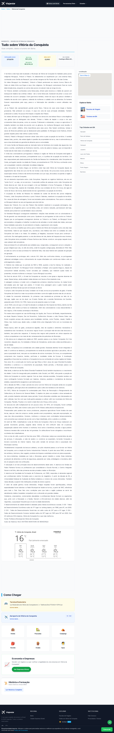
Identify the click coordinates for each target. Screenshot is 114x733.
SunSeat (65, 722)
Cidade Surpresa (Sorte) (37, 718)
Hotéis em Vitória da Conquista (68, 718)
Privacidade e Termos (94, 718)
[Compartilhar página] (110, 722)
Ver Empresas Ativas (21, 669)
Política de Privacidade (21, 730)
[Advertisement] (57, 24)
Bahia (8, 9)
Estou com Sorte (53, 3)
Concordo (106, 729)
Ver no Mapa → (14, 607)
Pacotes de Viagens (65, 716)
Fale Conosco (92, 716)
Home (3, 9)
